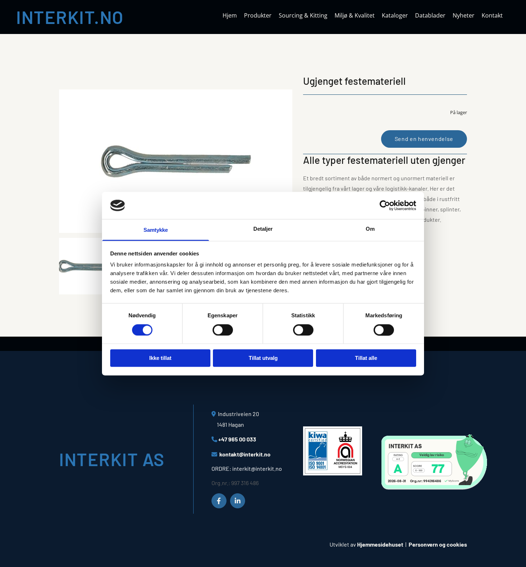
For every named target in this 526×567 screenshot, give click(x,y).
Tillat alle (366, 358)
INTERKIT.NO (70, 17)
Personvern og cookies (438, 544)
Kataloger (395, 15)
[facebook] (219, 501)
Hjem (230, 15)
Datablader (430, 15)
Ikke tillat (160, 358)
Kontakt (492, 15)
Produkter (258, 15)
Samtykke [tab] (155, 230)
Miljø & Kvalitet (355, 15)
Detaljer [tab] (263, 229)
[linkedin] (237, 501)
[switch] (223, 330)
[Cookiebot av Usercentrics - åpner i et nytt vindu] (385, 205)
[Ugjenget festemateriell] (175, 161)
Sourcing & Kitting (303, 15)
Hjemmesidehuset (380, 544)
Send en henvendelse (424, 138)
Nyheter (463, 15)
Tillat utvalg (263, 358)
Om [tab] (370, 229)
